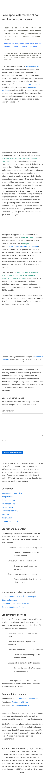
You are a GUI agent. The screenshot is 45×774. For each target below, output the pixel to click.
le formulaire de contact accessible (23, 246)
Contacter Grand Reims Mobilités (15, 603)
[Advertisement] (22, 128)
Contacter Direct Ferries (28, 698)
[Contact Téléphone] (14, 5)
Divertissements (8, 504)
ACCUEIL (5, 749)
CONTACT (33, 749)
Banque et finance (9, 497)
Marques (5, 514)
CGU (41, 749)
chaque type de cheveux (31, 84)
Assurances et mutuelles (12, 493)
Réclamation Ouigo (9, 600)
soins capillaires (32, 66)
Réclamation (7, 518)
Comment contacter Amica (13, 607)
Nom (4, 440)
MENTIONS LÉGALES (19, 749)
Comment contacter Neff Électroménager (19, 596)
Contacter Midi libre (20, 702)
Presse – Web (7, 507)
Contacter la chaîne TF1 (20, 706)
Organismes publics (10, 521)
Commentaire (8, 411)
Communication (8, 500)
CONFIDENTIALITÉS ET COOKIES (22, 751)
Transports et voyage (10, 511)
